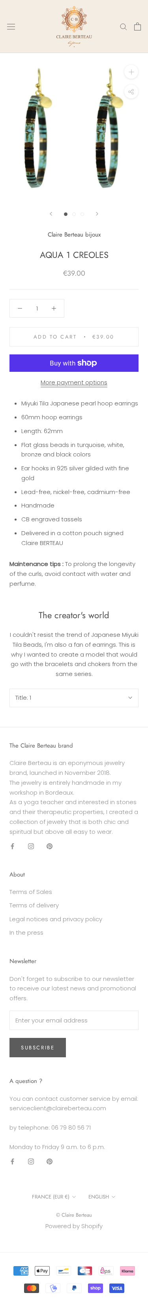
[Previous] (51, 214)
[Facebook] (12, 846)
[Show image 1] (65, 214)
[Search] (123, 26)
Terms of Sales (30, 892)
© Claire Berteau (74, 1215)
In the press (26, 932)
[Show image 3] (82, 214)
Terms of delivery (34, 905)
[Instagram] (31, 846)
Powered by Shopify (74, 1226)
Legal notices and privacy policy (55, 919)
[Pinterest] (49, 846)
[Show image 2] (74, 214)
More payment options (74, 382)
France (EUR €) (50, 1196)
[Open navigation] (11, 26)
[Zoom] (131, 71)
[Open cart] (137, 26)
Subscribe (37, 1047)
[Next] (97, 214)
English (98, 1196)
